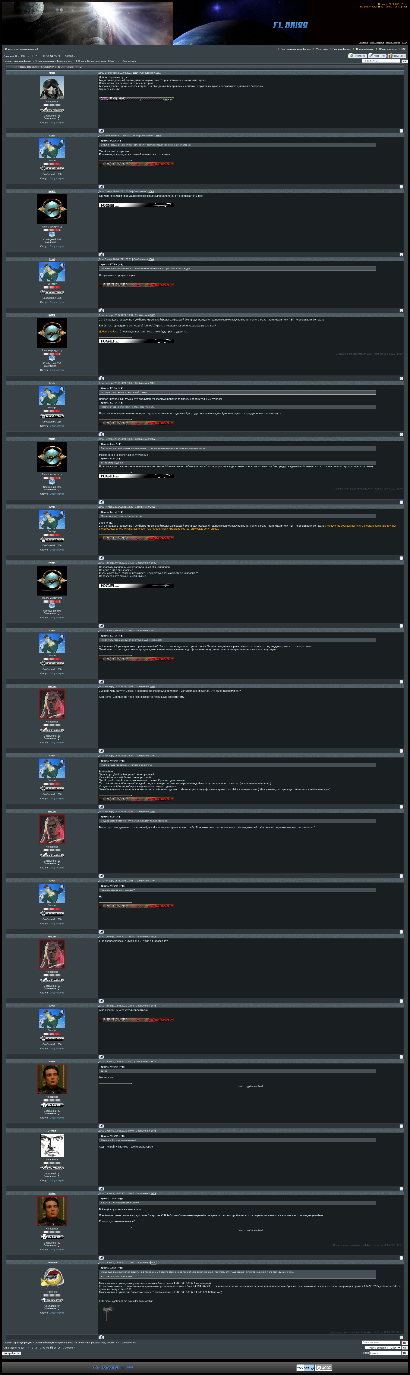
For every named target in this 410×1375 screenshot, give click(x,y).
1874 (152, 880)
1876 (153, 1005)
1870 (153, 630)
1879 (153, 1193)
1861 (158, 72)
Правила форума (341, 49)
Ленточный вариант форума (296, 49)
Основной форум (44, 61)
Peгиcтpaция (393, 42)
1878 (153, 1130)
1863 (151, 191)
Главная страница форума (17, 61)
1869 (153, 562)
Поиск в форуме (365, 49)
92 (43, 56)
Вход (404, 42)
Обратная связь (388, 49)
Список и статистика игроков (21, 49)
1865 (152, 315)
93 (47, 56)
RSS (405, 6)
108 (71, 56)
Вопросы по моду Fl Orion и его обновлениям (111, 61)
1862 (158, 135)
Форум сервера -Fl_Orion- (70, 61)
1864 (151, 259)
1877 (153, 1061)
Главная (363, 42)
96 (59, 56)
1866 (152, 383)
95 (55, 56)
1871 (152, 686)
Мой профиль (377, 42)
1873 (152, 811)
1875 (153, 936)
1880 (153, 1262)
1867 (152, 439)
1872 (152, 755)
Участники (322, 49)
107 (67, 56)
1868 (152, 506)
